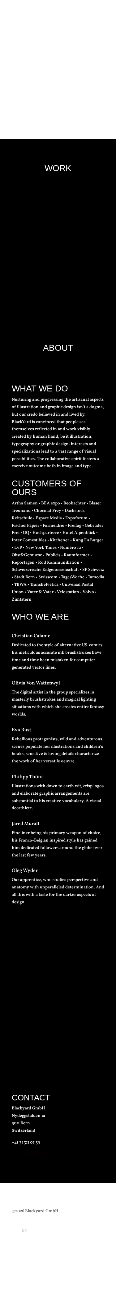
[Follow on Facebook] (62, 1259)
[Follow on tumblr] (87, 1259)
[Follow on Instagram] (75, 1259)
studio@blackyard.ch (32, 1154)
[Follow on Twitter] (100, 1259)
